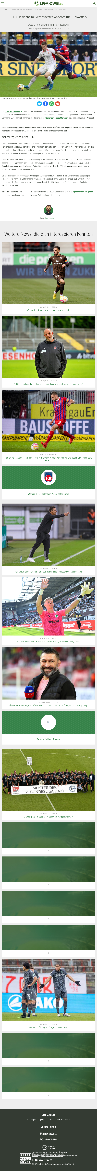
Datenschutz (53, 1119)
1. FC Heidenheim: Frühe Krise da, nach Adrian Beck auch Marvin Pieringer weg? (48, 384)
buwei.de (35, 1156)
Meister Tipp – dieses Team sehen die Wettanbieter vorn (48, 817)
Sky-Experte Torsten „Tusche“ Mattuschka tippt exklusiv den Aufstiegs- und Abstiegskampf (48, 705)
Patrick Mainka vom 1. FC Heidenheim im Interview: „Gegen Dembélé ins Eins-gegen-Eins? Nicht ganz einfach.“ (48, 459)
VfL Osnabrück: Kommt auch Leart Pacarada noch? (48, 310)
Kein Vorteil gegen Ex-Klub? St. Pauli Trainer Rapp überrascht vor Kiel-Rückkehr (48, 571)
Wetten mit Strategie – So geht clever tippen (48, 1027)
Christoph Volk (51, 218)
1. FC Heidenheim (12, 111)
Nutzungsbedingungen (36, 1119)
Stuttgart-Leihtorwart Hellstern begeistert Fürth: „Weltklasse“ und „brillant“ (48, 641)
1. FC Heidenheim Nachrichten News (20, 9)
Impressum (65, 1119)
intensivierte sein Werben (55, 118)
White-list (70, 1164)
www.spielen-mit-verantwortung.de (52, 1156)
